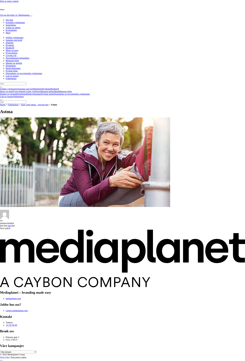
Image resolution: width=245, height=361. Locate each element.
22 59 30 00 (11, 325)
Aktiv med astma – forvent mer (34, 104)
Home (3, 104)
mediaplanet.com (13, 298)
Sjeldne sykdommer (14, 37)
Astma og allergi (13, 27)
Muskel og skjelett (14, 63)
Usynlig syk (11, 55)
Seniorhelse (11, 25)
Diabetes (9, 43)
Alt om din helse (14, 15)
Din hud (9, 20)
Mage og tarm (12, 50)
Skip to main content (9, 1)
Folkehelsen (11, 78)
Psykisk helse (12, 71)
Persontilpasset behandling (17, 58)
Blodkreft (10, 48)
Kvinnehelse (11, 30)
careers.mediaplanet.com (17, 310)
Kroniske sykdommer (15, 22)
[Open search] (1, 87)
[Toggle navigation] (31, 15)
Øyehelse (10, 45)
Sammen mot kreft (14, 40)
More (8, 33)
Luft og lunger (12, 76)
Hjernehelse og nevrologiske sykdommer (24, 73)
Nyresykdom (11, 53)
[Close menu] (1, 99)
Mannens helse (12, 60)
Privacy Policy (5, 357)
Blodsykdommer (13, 68)
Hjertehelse (11, 66)
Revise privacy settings (18, 357)
